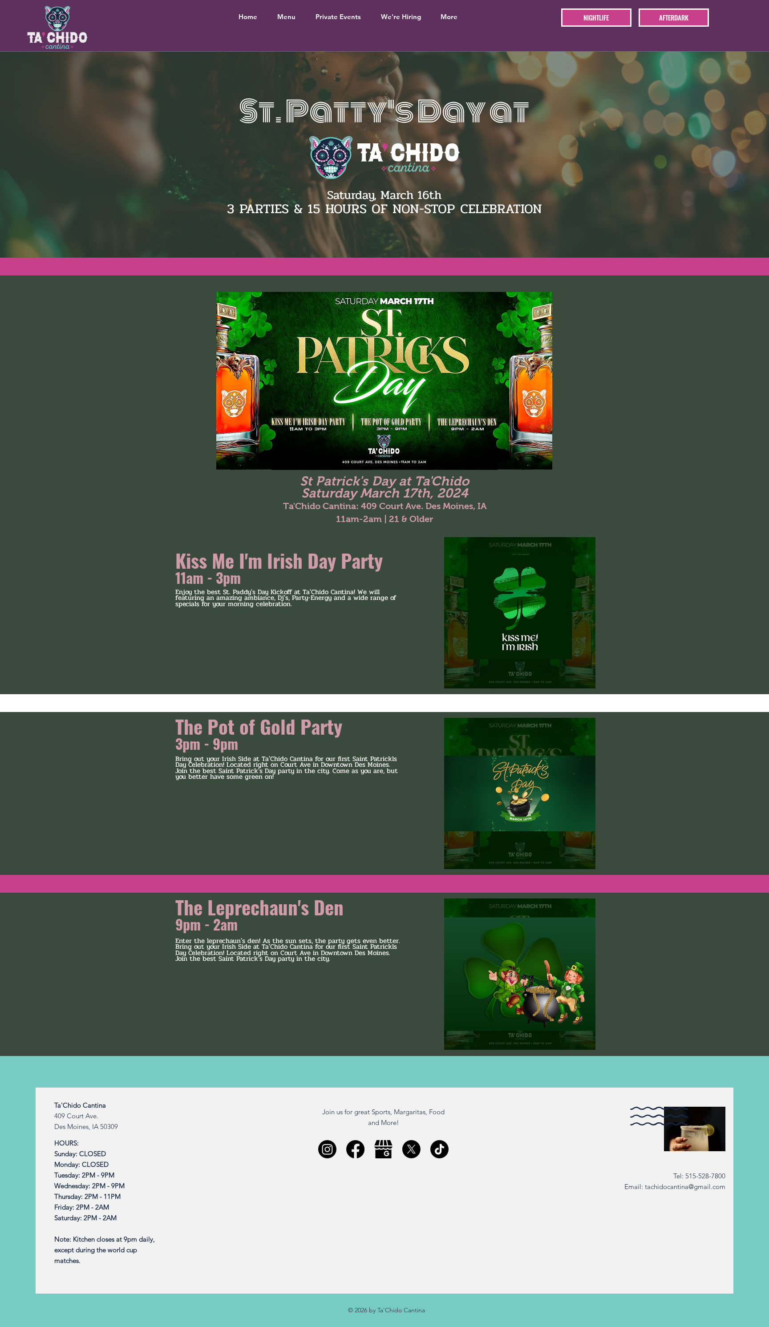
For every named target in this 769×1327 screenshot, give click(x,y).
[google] (383, 1149)
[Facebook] (355, 1149)
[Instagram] (327, 1149)
